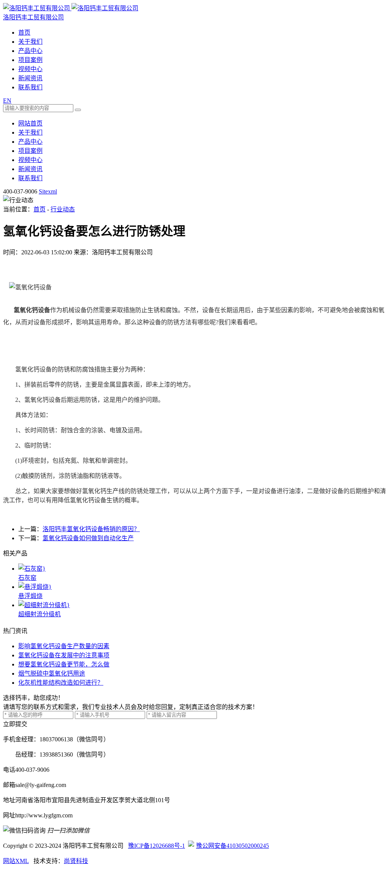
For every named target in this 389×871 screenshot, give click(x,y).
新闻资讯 (30, 78)
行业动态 (63, 209)
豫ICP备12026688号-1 (156, 845)
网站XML (16, 861)
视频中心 (30, 69)
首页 (24, 32)
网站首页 (30, 123)
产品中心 (30, 51)
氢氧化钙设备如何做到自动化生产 (88, 538)
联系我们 (30, 87)
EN (7, 100)
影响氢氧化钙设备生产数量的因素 (63, 646)
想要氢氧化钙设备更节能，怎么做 (63, 664)
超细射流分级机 (39, 614)
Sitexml (48, 191)
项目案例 (30, 60)
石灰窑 (27, 577)
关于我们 (30, 41)
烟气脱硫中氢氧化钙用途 (51, 673)
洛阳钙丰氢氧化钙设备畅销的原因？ (91, 529)
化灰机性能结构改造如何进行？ (60, 682)
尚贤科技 (76, 861)
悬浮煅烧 (30, 596)
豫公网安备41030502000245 (232, 845)
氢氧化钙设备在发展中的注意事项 (63, 655)
